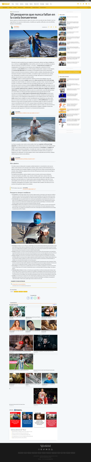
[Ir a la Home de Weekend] (45, 446)
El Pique (10, 7)
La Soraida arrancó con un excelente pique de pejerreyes (21, 285)
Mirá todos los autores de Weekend (69, 72)
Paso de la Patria (43, 7)
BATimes (73, 452)
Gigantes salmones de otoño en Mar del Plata (19, 437)
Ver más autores (16, 27)
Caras (25, 452)
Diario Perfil (21, 452)
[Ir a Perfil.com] (87, 0)
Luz (61, 452)
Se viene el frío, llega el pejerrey (29, 188)
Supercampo (54, 452)
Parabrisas (49, 452)
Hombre (43, 452)
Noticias (29, 452)
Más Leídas (62, 14)
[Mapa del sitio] (52, 449)
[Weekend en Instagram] (39, 449)
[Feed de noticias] (49, 449)
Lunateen (68, 452)
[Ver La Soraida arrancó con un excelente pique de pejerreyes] (22, 284)
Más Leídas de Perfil (64, 76)
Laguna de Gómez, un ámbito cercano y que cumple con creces (26, 112)
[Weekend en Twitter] (44, 449)
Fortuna (39, 452)
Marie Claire (34, 452)
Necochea (25, 291)
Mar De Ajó (16, 291)
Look (59, 452)
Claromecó (20, 291)
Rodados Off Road (35, 7)
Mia (64, 452)
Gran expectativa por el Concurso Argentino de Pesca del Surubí (22, 436)
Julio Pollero (16, 26)
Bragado (15, 7)
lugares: (11, 291)
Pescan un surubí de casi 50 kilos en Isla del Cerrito (24, 158)
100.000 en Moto (28, 7)
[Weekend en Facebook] (41, 449)
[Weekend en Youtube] (46, 449)
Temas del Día (5, 7)
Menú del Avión (20, 7)
